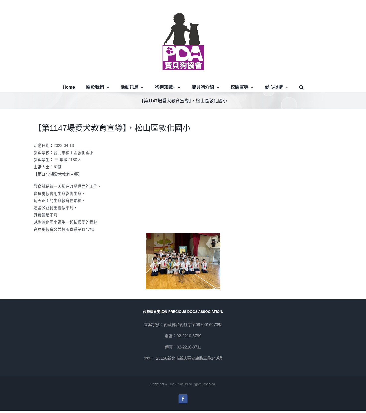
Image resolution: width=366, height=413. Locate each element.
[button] (301, 87)
